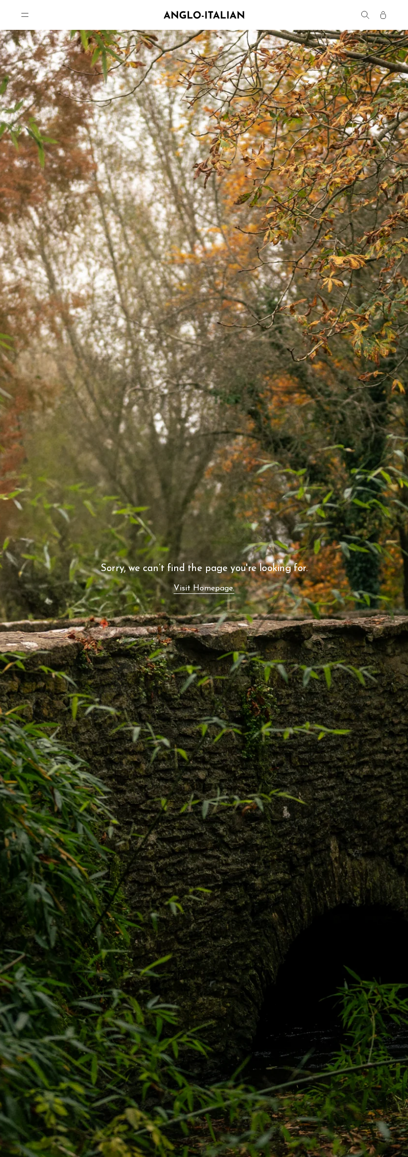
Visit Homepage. (204, 588)
